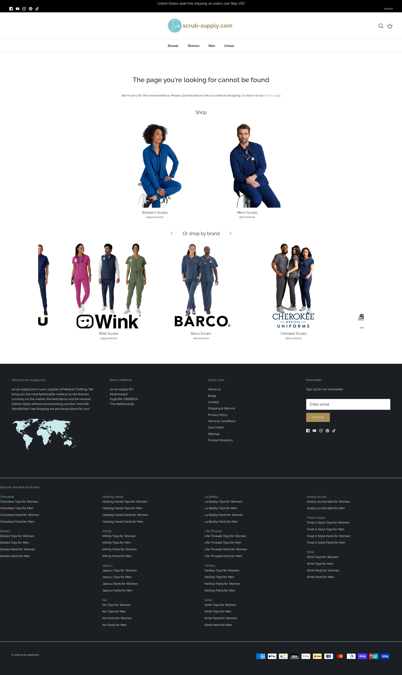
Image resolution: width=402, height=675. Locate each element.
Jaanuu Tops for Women (119, 570)
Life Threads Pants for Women (225, 549)
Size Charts (216, 427)
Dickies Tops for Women (17, 536)
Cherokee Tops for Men (16, 508)
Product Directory (220, 440)
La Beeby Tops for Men (220, 508)
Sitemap (214, 434)
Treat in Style (316, 517)
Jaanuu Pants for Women (120, 583)
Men (211, 46)
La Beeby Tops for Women (223, 501)
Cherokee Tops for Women (19, 501)
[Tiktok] (37, 8)
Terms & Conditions (221, 421)
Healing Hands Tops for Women (124, 501)
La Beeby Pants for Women (223, 515)
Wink (310, 552)
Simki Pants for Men (218, 625)
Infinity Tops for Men (116, 542)
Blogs (212, 396)
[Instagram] (24, 8)
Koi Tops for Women (116, 605)
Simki (208, 600)
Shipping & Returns (221, 408)
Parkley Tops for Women (221, 570)
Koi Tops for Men (114, 611)
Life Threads (213, 531)
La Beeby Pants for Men (221, 521)
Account (388, 8)
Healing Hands (112, 496)
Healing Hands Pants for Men (122, 521)
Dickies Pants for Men (15, 556)
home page (273, 95)
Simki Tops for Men (217, 611)
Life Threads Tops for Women (225, 536)
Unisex (229, 46)
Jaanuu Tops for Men (117, 577)
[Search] (381, 26)
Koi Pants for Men (114, 625)
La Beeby (211, 496)
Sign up (318, 417)
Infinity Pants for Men (117, 556)
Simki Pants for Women (220, 618)
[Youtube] (17, 8)
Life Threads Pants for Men (223, 556)
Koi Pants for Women (117, 618)
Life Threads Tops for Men (222, 542)
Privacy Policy (218, 415)
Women (193, 46)
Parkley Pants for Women (222, 583)
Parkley (209, 565)
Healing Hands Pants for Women (125, 515)
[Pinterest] (30, 8)
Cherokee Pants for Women (19, 515)
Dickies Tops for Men (14, 542)
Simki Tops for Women (220, 605)
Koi (104, 600)
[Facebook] (11, 8)
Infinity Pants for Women (119, 549)
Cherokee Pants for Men (17, 521)
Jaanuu (107, 565)
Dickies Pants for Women (17, 549)
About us (214, 389)
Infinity (107, 531)
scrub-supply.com (29, 655)
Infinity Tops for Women (119, 536)
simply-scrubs (317, 496)
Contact (213, 402)
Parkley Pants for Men (219, 590)
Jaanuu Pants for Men (117, 590)
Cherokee (7, 496)
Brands (173, 46)
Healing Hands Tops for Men (122, 508)
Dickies (5, 531)
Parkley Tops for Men (219, 577)
